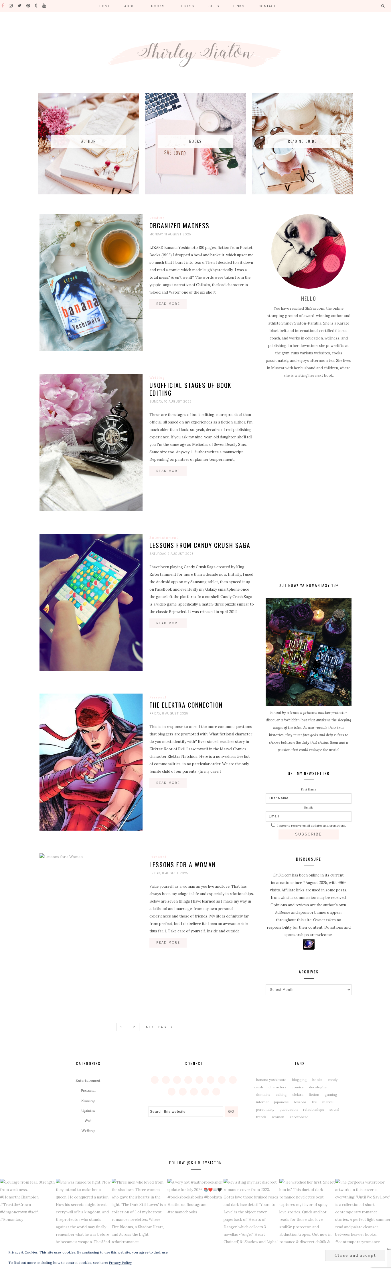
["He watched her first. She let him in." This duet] (307, 1216)
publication (289, 1109)
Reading (157, 218)
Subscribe (308, 834)
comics (298, 1087)
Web (88, 1120)
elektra (297, 1094)
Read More (168, 304)
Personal (158, 697)
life (314, 1102)
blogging (299, 1079)
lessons (300, 1102)
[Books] (195, 193)
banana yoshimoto (271, 1079)
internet (262, 1102)
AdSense (282, 912)
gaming (331, 1094)
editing (281, 1094)
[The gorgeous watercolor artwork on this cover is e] (363, 1216)
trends (261, 1117)
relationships (313, 1109)
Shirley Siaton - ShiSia (195, 53)
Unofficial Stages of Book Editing (190, 388)
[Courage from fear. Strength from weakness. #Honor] (28, 1216)
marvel (327, 1102)
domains (263, 1094)
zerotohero (299, 1117)
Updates (88, 1110)
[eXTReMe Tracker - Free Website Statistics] (309, 948)
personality (265, 1109)
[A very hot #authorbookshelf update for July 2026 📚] (195, 1216)
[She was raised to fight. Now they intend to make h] (84, 1216)
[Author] (88, 193)
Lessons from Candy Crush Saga (199, 545)
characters (277, 1087)
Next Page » (159, 1027)
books (317, 1079)
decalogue (318, 1087)
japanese (281, 1102)
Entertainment (163, 538)
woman (278, 1117)
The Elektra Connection (186, 704)
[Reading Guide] (302, 193)
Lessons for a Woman (182, 864)
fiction (314, 1094)
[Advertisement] (308, 480)
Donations (333, 927)
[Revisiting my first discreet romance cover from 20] (251, 1216)
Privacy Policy (120, 1262)
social (334, 1109)
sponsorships (297, 934)
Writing (157, 378)
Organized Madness (179, 225)
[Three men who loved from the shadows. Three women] (139, 1216)
